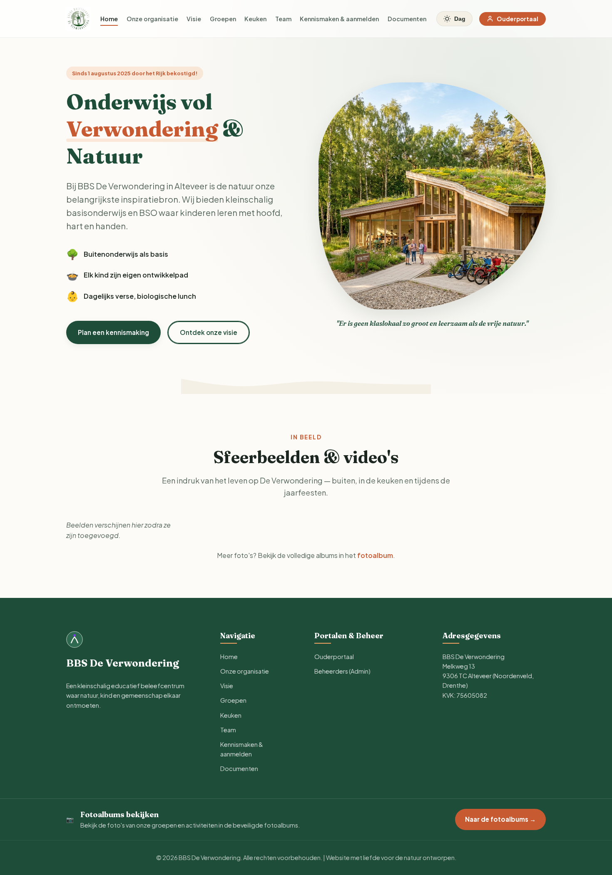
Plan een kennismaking (113, 332)
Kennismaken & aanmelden (339, 18)
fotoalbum (375, 555)
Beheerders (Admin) (342, 671)
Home (109, 18)
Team (283, 18)
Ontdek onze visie (208, 332)
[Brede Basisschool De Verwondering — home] (78, 19)
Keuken (255, 18)
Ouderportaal (517, 18)
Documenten (407, 18)
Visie (194, 18)
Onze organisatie (152, 18)
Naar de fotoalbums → (500, 819)
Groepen (223, 18)
